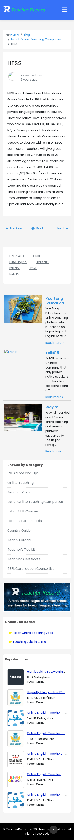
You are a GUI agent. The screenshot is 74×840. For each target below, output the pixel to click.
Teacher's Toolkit (21, 549)
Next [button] (61, 228)
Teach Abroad (19, 540)
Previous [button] (15, 228)
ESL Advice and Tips (23, 473)
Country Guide (19, 530)
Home (14, 35)
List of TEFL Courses (23, 511)
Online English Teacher (44, 774)
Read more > (54, 343)
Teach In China (19, 492)
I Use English (18, 262)
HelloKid (14, 274)
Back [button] (39, 228)
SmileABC (42, 262)
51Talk (33, 268)
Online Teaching (20, 482)
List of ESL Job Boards (24, 520)
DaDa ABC (16, 256)
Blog (27, 35)
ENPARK (14, 268)
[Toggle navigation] (65, 10)
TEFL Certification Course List (30, 568)
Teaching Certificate (24, 559)
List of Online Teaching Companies (36, 39)
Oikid (36, 256)
